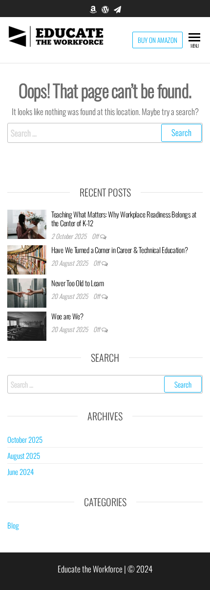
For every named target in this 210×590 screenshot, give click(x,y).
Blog (13, 525)
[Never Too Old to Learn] (26, 291)
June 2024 (20, 471)
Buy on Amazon (157, 40)
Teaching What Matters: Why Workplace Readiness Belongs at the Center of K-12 (123, 218)
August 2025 (23, 455)
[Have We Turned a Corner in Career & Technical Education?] (26, 258)
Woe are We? (67, 316)
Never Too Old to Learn (77, 282)
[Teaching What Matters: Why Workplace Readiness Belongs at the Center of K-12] (26, 222)
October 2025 (24, 439)
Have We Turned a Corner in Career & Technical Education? (119, 249)
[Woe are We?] (26, 324)
